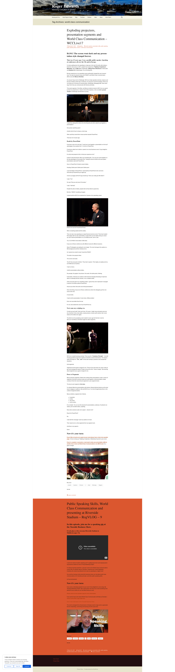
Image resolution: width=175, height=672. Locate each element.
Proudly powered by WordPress (91, 669)
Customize (9, 666)
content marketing (88, 650)
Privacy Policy (56, 661)
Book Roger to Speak (67, 17)
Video (95, 17)
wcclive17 (78, 47)
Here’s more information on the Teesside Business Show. (80, 601)
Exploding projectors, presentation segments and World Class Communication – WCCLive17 (87, 36)
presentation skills (96, 46)
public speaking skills (71, 47)
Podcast (89, 17)
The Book (82, 17)
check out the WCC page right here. (76, 598)
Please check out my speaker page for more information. (81, 593)
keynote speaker (88, 46)
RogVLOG (79, 650)
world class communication (87, 47)
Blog (76, 17)
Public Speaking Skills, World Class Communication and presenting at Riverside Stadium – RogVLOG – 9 (87, 510)
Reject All (18, 666)
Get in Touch (108, 17)
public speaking (104, 46)
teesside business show (72, 651)
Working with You (56, 17)
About (101, 17)
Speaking (80, 46)
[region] (18, 662)
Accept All (27, 666)
